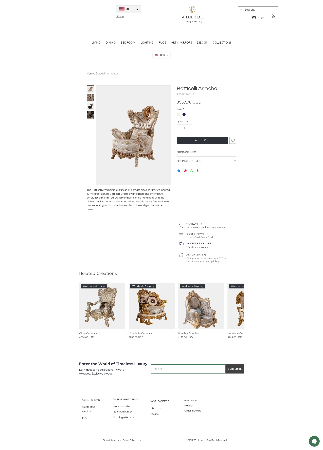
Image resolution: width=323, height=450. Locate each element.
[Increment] (189, 128)
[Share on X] (198, 171)
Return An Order (122, 411)
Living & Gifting (193, 21)
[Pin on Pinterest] (185, 171)
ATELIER (189, 17)
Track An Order (121, 406)
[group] (161, 311)
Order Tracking (193, 410)
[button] (275, 16)
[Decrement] (179, 128)
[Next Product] (239, 305)
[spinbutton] (184, 128)
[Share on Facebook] (179, 171)
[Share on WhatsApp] (192, 171)
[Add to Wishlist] (232, 140)
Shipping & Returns (123, 417)
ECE (200, 17)
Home (90, 73)
